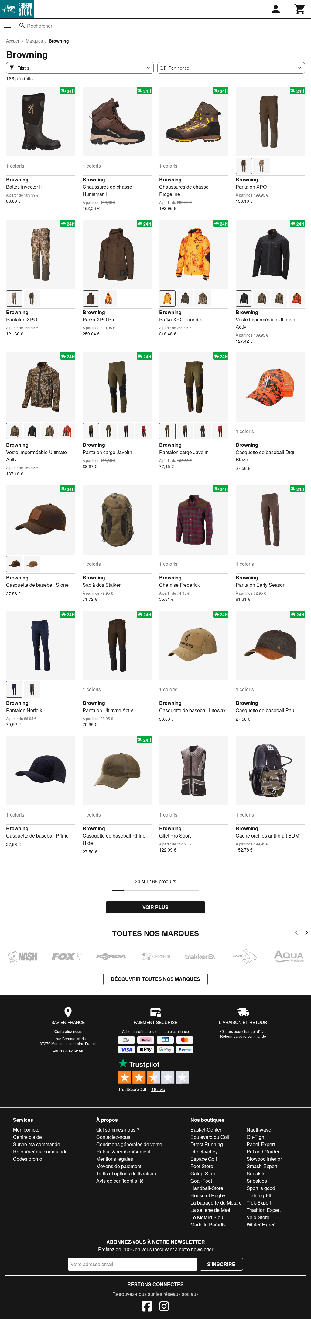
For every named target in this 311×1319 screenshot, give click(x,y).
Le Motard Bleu (206, 1217)
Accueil (13, 41)
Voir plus (155, 907)
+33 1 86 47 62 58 (68, 1051)
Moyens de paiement (118, 1166)
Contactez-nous (68, 1031)
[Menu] (7, 26)
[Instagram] (164, 1307)
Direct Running (206, 1144)
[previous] (296, 933)
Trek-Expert (259, 1202)
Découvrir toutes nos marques (155, 978)
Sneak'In (256, 1173)
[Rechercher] (22, 26)
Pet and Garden (264, 1151)
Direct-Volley (204, 1151)
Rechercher (39, 25)
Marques (34, 41)
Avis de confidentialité (120, 1180)
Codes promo (27, 1158)
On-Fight (256, 1136)
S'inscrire (221, 1264)
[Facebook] (147, 1307)
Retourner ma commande (40, 1151)
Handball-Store (206, 1187)
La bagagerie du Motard (216, 1202)
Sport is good (261, 1187)
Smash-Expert (262, 1166)
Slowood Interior (264, 1158)
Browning (17, 179)
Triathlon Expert (264, 1209)
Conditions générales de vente (129, 1144)
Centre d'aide (27, 1136)
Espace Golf (203, 1158)
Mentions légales (114, 1158)
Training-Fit (259, 1195)
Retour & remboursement (123, 1151)
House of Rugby (207, 1195)
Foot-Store (201, 1166)
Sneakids (257, 1180)
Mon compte (26, 1129)
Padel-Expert (261, 1144)
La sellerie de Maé (210, 1209)
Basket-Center (205, 1129)
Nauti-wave (259, 1129)
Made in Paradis (208, 1224)
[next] (306, 933)
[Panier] (300, 9)
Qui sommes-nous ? (117, 1129)
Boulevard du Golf (209, 1136)
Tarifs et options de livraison (126, 1173)
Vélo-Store (258, 1217)
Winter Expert (261, 1224)
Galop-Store (203, 1173)
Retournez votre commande (243, 1036)
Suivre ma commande (36, 1144)
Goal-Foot (201, 1180)
